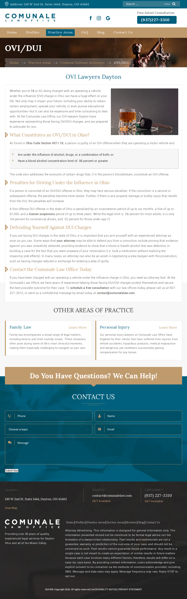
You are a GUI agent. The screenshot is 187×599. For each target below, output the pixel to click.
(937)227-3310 (155, 19)
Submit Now (11, 470)
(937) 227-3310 (158, 495)
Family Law (20, 327)
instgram (99, 18)
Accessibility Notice (104, 589)
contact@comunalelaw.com (112, 496)
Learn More (78, 327)
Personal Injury (115, 327)
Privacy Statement (130, 589)
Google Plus (108, 18)
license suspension (42, 214)
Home (12, 32)
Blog (101, 32)
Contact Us (123, 32)
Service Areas (115, 522)
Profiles (32, 32)
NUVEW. (49, 589)
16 (32, 91)
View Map (11, 508)
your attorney (66, 240)
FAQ (84, 32)
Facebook (91, 18)
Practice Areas (60, 32)
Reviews (131, 522)
